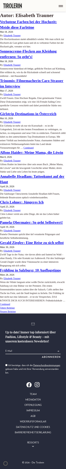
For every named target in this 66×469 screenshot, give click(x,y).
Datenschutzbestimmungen (46, 365)
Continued (28, 147)
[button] (5, 463)
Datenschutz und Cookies (33, 427)
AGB (33, 416)
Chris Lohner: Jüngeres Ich (22, 202)
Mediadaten (33, 399)
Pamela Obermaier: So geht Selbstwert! (31, 222)
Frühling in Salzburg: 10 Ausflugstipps (30, 270)
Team (33, 394)
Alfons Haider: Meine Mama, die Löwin (31, 152)
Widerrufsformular (33, 421)
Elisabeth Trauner (12, 35)
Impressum (33, 410)
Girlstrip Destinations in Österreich (28, 114)
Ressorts (33, 442)
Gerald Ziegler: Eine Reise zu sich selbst (32, 243)
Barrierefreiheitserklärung (33, 432)
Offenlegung (33, 405)
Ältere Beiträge (7, 308)
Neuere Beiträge (8, 311)
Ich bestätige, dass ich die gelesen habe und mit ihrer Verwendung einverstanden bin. (32, 369)
